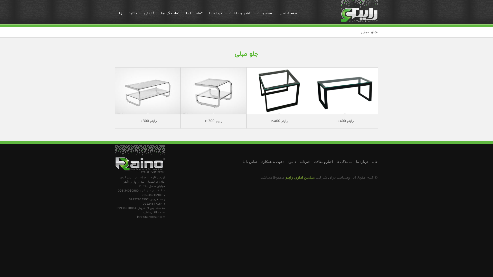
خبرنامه (305, 162)
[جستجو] (120, 13)
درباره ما (362, 162)
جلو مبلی (369, 32)
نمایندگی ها (345, 162)
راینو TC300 (148, 121)
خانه (375, 162)
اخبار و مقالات (323, 162)
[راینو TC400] (345, 91)
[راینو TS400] (279, 91)
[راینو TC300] (148, 91)
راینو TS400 (279, 121)
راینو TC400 (345, 121)
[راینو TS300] (213, 91)
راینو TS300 (213, 121)
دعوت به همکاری (273, 162)
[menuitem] (287, 13)
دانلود (292, 162)
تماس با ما (250, 162)
